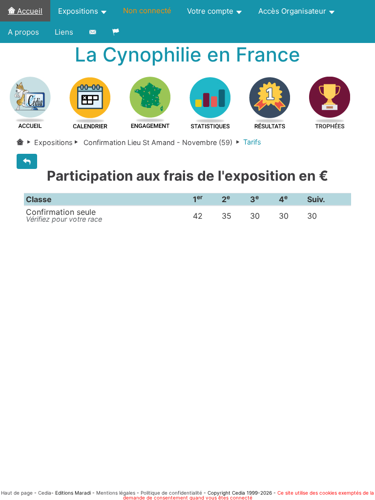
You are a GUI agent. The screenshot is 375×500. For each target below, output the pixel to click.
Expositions (79, 11)
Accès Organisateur (293, 11)
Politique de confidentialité (171, 493)
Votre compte (211, 11)
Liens (64, 32)
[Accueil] (25, 142)
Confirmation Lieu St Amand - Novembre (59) (158, 142)
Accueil (28, 11)
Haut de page (17, 493)
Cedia (44, 493)
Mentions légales (115, 493)
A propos (23, 32)
